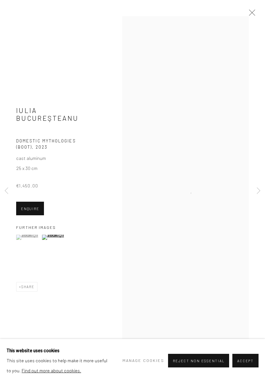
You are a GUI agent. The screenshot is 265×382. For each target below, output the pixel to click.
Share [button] (28, 287)
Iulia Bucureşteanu (47, 114)
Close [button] (250, 14)
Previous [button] (6, 191)
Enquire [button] (30, 209)
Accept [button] (245, 361)
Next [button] (258, 191)
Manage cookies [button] (143, 360)
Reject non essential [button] (198, 361)
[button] (28, 237)
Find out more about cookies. (51, 370)
